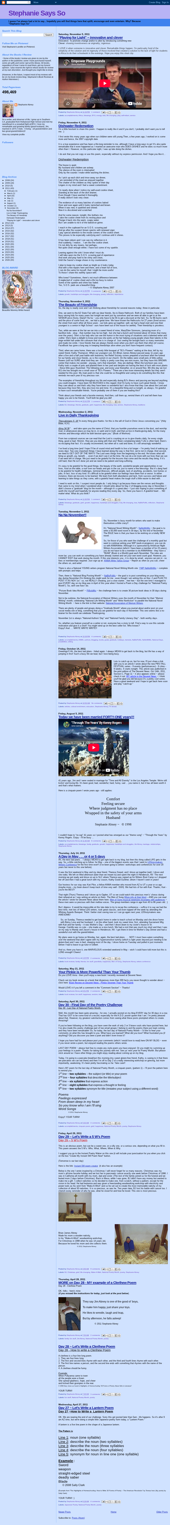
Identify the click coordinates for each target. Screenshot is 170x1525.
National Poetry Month (112, 1126)
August (10, 203)
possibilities (62, 642)
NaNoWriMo (144, 528)
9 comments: (95, 1269)
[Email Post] (103, 112)
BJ (66, 405)
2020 (7, 244)
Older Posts (162, 1512)
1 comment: (96, 112)
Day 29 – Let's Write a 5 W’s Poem (84, 1136)
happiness (98, 405)
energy (99, 115)
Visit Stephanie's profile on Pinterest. (18, 47)
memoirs (128, 640)
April (9, 196)
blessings (87, 115)
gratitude (85, 405)
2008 (7, 180)
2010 (7, 186)
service (132, 115)
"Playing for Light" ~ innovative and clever (90, 37)
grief (91, 405)
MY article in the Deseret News (141, 676)
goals (107, 640)
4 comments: (96, 636)
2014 (7, 228)
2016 (7, 233)
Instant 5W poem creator (86, 1166)
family (89, 844)
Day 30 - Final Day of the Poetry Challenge (90, 1005)
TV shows (113, 706)
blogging (94, 640)
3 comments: (96, 291)
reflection (110, 294)
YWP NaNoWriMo (147, 568)
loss (115, 405)
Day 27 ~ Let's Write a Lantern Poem (86, 1408)
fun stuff (90, 961)
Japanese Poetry (71, 1505)
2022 (7, 249)
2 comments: (95, 958)
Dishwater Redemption (75, 126)
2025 (7, 257)
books (101, 640)
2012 (7, 223)
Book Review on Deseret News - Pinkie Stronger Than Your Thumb (101, 982)
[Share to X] (113, 112)
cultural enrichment (78, 706)
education (90, 706)
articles (67, 706)
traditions (141, 405)
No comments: (97, 703)
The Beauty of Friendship (77, 305)
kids (104, 115)
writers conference (144, 961)
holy (120, 503)
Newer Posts (64, 1512)
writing (70, 642)
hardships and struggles (80, 294)
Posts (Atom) (78, 1518)
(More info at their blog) (135, 897)
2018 (7, 239)
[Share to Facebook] (116, 112)
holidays (121, 640)
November (11, 208)
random (95, 994)
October (10, 206)
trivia (100, 994)
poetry (103, 294)
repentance (119, 294)
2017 (7, 236)
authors (87, 640)
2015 (7, 231)
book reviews (70, 961)
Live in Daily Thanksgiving (78, 415)
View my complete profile (13, 134)
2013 (7, 225)
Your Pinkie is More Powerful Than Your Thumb (94, 972)
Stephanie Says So (36, 13)
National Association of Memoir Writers (124, 603)
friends (78, 405)
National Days (157, 640)
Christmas (71, 1272)
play (118, 115)
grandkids (98, 961)
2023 (7, 252)
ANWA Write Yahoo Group (116, 560)
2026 (7, 260)
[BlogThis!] (109, 112)
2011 (7, 188)
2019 (7, 241)
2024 (7, 255)
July (9, 201)
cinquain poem (84, 1126)
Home (113, 1512)
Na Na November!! (72, 515)
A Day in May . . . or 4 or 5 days (81, 856)
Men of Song (117, 961)
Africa (81, 115)
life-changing (111, 115)
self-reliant (125, 115)
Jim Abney (138, 844)
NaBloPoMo (142, 503)
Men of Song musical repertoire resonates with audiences (137, 899)
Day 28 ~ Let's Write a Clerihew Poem (86, 1346)
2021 (7, 247)
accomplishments (71, 115)
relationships (155, 844)
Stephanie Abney (130, 405)
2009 (7, 183)
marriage (146, 844)
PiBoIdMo (91, 590)
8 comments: (96, 841)
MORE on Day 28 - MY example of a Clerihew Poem (97, 1282)
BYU (93, 115)
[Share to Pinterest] (119, 112)
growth (67, 294)
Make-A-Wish (96, 1272)
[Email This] (106, 112)
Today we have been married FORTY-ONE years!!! (96, 717)
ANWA (81, 640)
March (10, 193)
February (11, 191)
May (9, 198)
